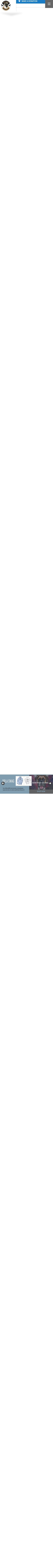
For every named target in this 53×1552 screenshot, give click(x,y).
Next (50, 783)
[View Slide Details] (26, 784)
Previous (3, 783)
